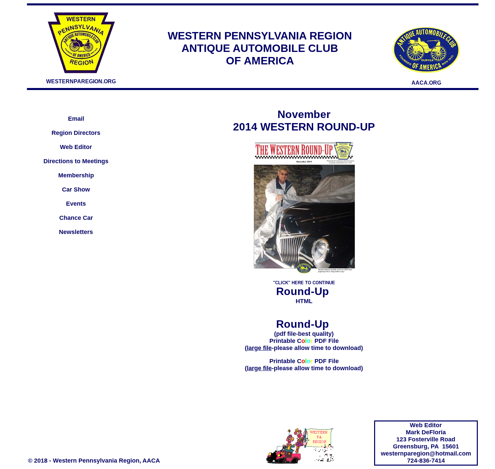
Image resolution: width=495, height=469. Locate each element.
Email (76, 118)
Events (76, 203)
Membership (76, 175)
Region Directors (76, 132)
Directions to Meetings (75, 161)
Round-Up (304, 291)
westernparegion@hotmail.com (426, 453)
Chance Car (76, 217)
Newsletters (76, 232)
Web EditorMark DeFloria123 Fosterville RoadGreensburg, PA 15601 (426, 436)
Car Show (76, 189)
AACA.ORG (426, 83)
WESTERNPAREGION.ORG (81, 81)
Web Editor (76, 147)
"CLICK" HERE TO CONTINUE (304, 282)
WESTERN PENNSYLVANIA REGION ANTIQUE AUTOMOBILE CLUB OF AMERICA (260, 48)
